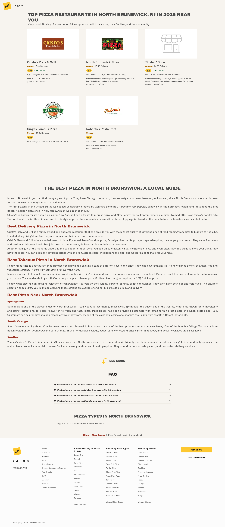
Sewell (76, 490)
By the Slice (111, 468)
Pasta (140, 480)
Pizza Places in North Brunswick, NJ (125, 435)
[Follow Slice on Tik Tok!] (21, 461)
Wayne (77, 494)
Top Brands (47, 472)
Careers (45, 456)
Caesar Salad (143, 452)
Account (45, 480)
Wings (140, 495)
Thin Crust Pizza (113, 487)
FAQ (44, 476)
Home (44, 448)
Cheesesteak (143, 464)
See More (117, 360)
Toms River (78, 463)
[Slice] (7, 6)
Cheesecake (143, 456)
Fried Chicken (143, 476)
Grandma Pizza (112, 484)
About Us (46, 452)
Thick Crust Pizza (113, 495)
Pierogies (141, 484)
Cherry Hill (78, 486)
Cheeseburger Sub (145, 460)
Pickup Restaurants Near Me (54, 468)
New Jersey (98, 435)
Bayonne (77, 498)
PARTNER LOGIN (196, 457)
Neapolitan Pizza (113, 476)
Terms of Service (49, 487)
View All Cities (80, 504)
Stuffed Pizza (111, 491)
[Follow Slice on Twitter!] (17, 461)
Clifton (77, 482)
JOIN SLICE (196, 450)
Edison (77, 478)
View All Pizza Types (114, 502)
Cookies (141, 468)
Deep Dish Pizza (112, 464)
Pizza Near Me (48, 464)
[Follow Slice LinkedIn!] (24, 461)
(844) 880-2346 (20, 468)
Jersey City (78, 455)
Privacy (45, 484)
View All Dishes (144, 502)
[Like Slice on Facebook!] (13, 461)
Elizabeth (78, 467)
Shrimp (141, 487)
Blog (44, 460)
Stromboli (142, 491)
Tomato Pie (110, 480)
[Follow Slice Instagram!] (28, 461)
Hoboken (78, 471)
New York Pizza (112, 452)
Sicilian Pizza (111, 456)
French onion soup (145, 472)
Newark (77, 459)
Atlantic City (79, 474)
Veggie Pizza (111, 460)
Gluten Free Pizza (113, 472)
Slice (86, 435)
